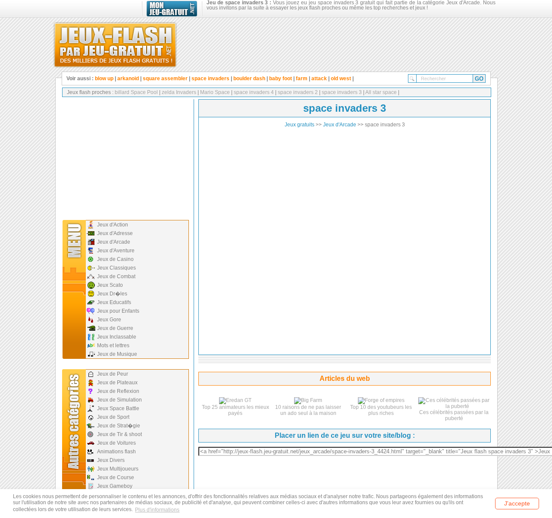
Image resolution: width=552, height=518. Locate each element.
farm (301, 78)
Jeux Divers (111, 460)
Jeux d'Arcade (113, 242)
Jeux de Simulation (119, 400)
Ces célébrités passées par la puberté (454, 415)
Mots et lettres (113, 345)
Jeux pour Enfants (118, 311)
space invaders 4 (253, 92)
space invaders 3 (341, 92)
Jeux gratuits (299, 125)
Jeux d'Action (112, 225)
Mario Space (214, 92)
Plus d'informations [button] (157, 510)
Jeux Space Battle (118, 408)
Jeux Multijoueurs (117, 469)
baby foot (280, 78)
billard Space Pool (136, 92)
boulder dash (249, 78)
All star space (380, 92)
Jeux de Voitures (116, 443)
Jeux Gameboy (114, 486)
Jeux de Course (115, 477)
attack (319, 78)
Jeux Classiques (116, 268)
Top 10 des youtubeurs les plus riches (381, 410)
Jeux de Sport (113, 417)
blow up (104, 78)
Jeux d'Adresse (115, 233)
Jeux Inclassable (116, 337)
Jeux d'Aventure (116, 251)
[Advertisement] (124, 157)
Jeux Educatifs (114, 302)
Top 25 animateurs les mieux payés (235, 410)
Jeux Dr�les (112, 294)
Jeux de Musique (117, 354)
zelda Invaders (178, 92)
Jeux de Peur (112, 374)
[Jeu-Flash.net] (115, 43)
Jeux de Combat (116, 276)
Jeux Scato (110, 285)
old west (341, 78)
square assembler (165, 78)
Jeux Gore (109, 320)
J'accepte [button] (517, 503)
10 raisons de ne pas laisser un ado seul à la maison (308, 410)
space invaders (210, 78)
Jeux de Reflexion (118, 391)
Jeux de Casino (115, 259)
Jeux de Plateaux (117, 383)
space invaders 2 (297, 92)
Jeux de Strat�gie (118, 426)
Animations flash (116, 452)
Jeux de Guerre (115, 328)
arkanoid (128, 78)
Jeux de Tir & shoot (119, 434)
